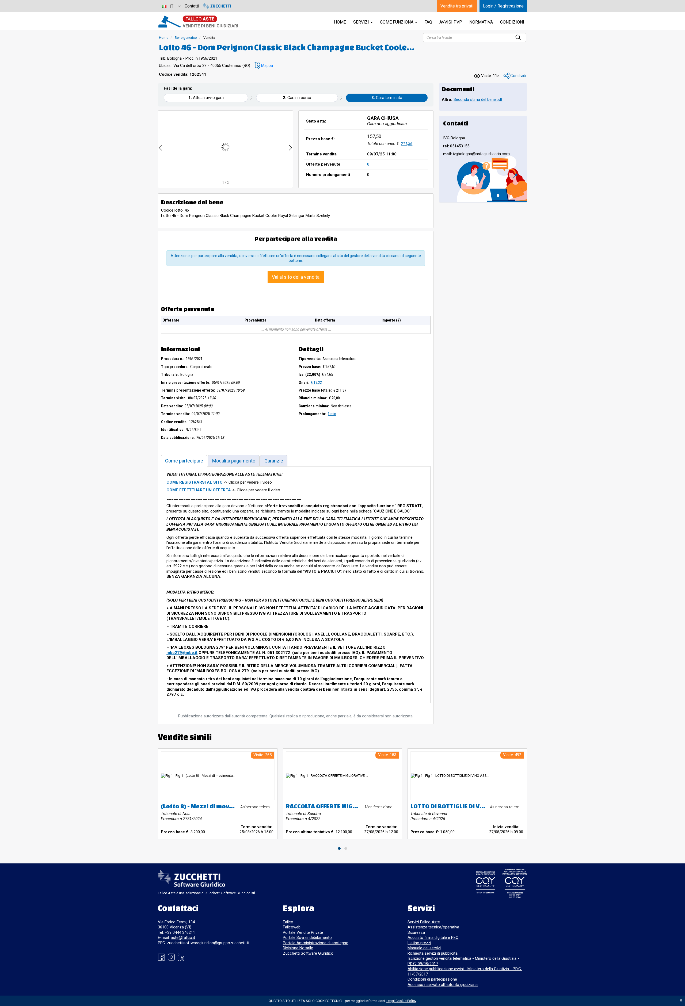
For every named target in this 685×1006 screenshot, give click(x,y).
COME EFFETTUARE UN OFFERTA (198, 490)
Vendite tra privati (456, 6)
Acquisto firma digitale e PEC (433, 937)
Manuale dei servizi (424, 948)
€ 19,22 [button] (316, 382)
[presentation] (160, 147)
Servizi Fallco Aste (424, 922)
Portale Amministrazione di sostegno (315, 942)
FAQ (428, 22)
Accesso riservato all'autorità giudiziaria (443, 984)
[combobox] (171, 6)
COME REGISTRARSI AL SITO (194, 482)
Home (163, 38)
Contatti (192, 6)
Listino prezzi (419, 942)
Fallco (288, 922)
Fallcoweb (291, 927)
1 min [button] (332, 413)
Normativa (481, 22)
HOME (340, 22)
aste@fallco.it (183, 937)
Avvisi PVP (450, 22)
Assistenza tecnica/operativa (433, 927)
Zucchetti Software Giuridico (308, 953)
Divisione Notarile (298, 948)
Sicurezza (416, 932)
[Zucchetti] (217, 6)
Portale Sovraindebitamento (307, 937)
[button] (263, 65)
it (171, 6)
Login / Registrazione (503, 6)
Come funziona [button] (397, 22)
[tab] (184, 460)
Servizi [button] (361, 22)
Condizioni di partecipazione (432, 979)
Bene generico (186, 38)
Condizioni (512, 22)
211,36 (406, 143)
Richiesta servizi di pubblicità (433, 953)
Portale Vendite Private (303, 932)
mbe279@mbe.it (181, 652)
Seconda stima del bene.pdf (478, 99)
